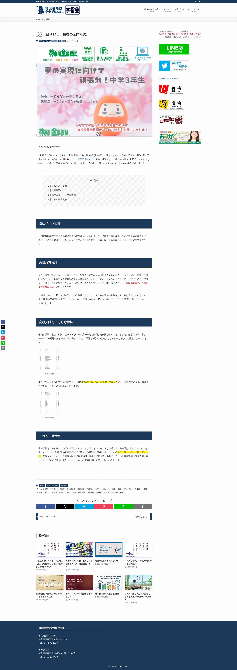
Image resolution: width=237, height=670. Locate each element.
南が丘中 (106, 489)
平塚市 (54, 493)
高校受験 (114, 493)
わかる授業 (44, 489)
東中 (74, 493)
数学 (61, 493)
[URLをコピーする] (142, 506)
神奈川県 (90, 493)
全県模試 (90, 489)
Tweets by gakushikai (168, 78)
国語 (125, 489)
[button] (45, 506)
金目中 (106, 493)
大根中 (145, 489)
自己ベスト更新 (59, 186)
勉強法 (98, 489)
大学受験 (136, 489)
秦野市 (98, 493)
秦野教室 (62, 41)
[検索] (199, 1)
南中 (113, 489)
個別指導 (80, 489)
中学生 (52, 489)
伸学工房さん (84, 159)
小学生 (47, 493)
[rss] (195, 1)
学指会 (41, 41)
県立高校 (81, 493)
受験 (119, 489)
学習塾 (39, 493)
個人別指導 (71, 489)
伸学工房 (61, 489)
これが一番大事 (59, 199)
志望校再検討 (58, 190)
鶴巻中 (122, 493)
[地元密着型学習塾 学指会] (58, 10)
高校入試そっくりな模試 (64, 195)
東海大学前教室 (51, 41)
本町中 (67, 493)
